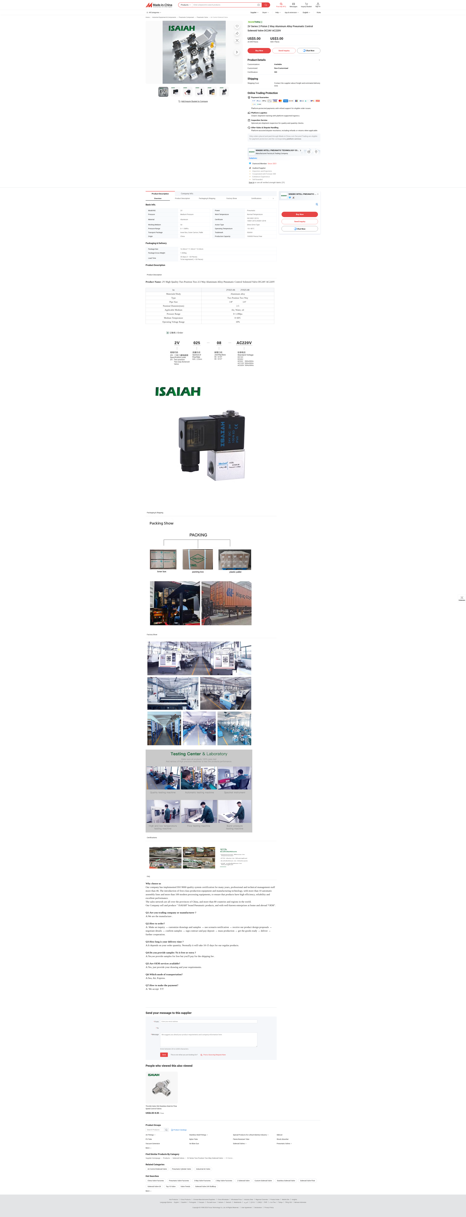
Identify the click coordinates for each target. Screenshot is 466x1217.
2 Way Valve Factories (224, 1180)
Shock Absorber (283, 1139)
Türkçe (280, 1202)
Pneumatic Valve (202, 17)
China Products (185, 1199)
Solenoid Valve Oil (154, 1186)
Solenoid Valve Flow (307, 1180)
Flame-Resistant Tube (241, 1139)
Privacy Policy (269, 1207)
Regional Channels (262, 1199)
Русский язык (211, 1202)
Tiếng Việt (288, 1202)
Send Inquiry (284, 50)
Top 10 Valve (170, 1186)
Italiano (220, 1202)
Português (192, 1202)
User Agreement (246, 1207)
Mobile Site (285, 1199)
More (148, 1191)
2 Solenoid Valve (243, 1180)
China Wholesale (223, 1199)
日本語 (259, 1202)
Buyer (264, 12)
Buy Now (259, 50)
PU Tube (149, 1139)
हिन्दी (265, 1202)
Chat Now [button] (310, 50)
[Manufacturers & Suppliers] (159, 5)
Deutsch (228, 1202)
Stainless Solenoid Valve (286, 1180)
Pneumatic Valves (283, 1143)
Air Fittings (150, 1135)
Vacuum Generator (153, 1143)
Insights (294, 1199)
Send (164, 1055)
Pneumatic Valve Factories (179, 1180)
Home (148, 17)
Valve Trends (185, 1186)
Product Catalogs (180, 1130)
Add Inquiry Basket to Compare (194, 101)
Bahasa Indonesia (300, 1202)
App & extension (291, 12)
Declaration (258, 1207)
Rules (319, 12)
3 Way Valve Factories (202, 1180)
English (176, 1202)
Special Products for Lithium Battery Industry (250, 1135)
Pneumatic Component (186, 17)
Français (201, 1202)
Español (184, 1202)
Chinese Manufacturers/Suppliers (204, 1199)
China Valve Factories (156, 1180)
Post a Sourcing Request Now (213, 1055)
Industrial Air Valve (203, 1169)
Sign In (251, 182)
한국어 (252, 1202)
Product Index (274, 1199)
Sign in (317, 6)
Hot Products (173, 1199)
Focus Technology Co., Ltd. (217, 1207)
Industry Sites (248, 1199)
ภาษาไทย (273, 1202)
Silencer (280, 1135)
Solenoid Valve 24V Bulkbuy (205, 1186)
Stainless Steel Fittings (197, 1135)
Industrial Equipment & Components (164, 17)
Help (277, 12)
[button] (268, 198)
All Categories (154, 12)
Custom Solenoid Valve (263, 1180)
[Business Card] (317, 204)
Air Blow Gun (194, 1143)
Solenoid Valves (239, 1143)
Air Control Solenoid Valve (219, 17)
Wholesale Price (236, 1199)
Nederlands (237, 1202)
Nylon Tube (193, 1139)
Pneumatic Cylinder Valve (181, 1169)
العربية (246, 1202)
